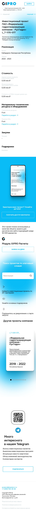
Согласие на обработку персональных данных (16, 508)
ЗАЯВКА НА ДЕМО (18, 249)
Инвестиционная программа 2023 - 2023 (15, 8)
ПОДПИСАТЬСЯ (18, 469)
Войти (29, 4)
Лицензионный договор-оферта (12, 501)
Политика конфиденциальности (11, 505)
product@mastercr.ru (9, 487)
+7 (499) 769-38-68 (9, 489)
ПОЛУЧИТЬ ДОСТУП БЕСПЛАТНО (18, 215)
